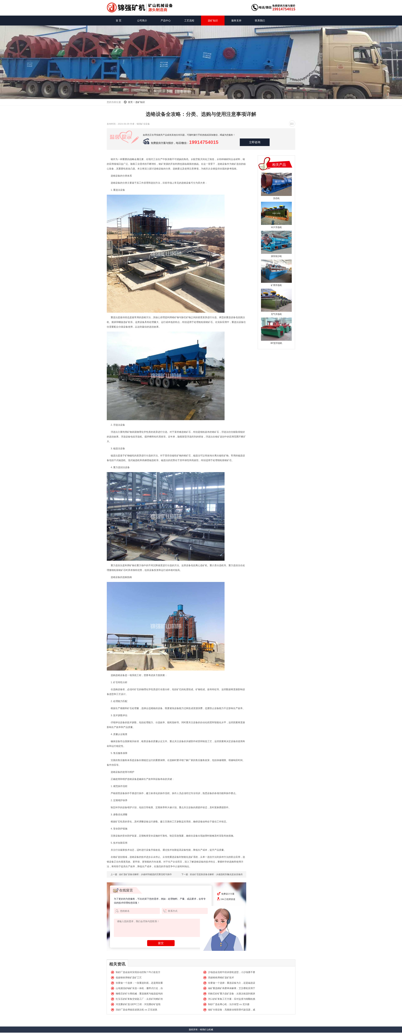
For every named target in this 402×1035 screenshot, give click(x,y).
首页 (130, 102)
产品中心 (166, 20)
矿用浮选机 (276, 285)
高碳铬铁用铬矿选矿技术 (221, 977)
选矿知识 (213, 20)
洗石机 (276, 198)
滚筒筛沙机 (276, 256)
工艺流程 (189, 20)
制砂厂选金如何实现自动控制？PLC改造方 (138, 972)
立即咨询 (254, 142)
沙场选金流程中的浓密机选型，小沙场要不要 (231, 972)
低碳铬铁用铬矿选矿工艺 (129, 977)
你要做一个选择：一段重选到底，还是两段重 (139, 982)
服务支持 (236, 20)
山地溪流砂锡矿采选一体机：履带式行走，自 (139, 988)
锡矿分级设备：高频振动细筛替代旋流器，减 (231, 1009)
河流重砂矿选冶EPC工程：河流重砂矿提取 (138, 1004)
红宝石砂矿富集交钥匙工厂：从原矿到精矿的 (139, 999)
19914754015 (203, 142)
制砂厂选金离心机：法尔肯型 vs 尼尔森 (229, 1004)
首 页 (118, 20)
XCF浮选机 (276, 227)
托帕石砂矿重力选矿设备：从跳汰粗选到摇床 (231, 993)
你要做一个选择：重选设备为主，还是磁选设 (231, 982)
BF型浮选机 (276, 343)
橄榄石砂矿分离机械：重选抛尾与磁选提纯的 (139, 993)
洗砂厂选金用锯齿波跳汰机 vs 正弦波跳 (136, 1009)
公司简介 (142, 20)
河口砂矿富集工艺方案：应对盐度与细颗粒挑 (231, 999)
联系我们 (260, 20)
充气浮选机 (276, 314)
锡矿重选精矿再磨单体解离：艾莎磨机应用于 (231, 988)
